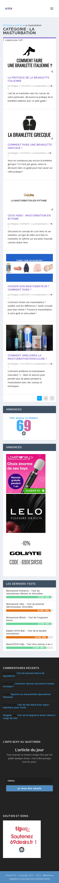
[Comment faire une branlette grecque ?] (29, 126)
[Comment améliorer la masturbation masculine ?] (29, 338)
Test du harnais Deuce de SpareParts (23, 674)
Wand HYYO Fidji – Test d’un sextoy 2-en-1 (29, 644)
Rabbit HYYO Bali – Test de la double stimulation (26, 632)
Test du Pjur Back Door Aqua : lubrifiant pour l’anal (26, 706)
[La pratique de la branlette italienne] (29, 59)
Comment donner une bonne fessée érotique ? (28, 685)
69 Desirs (8, 25)
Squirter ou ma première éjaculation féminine (27, 695)
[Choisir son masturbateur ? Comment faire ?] (29, 268)
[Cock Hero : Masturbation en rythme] (29, 197)
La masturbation (39, 86)
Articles (18, 25)
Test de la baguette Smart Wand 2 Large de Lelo (29, 716)
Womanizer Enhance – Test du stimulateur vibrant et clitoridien (24, 592)
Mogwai (14, 86)
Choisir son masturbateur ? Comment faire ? (28, 288)
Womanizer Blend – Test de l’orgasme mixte (27, 619)
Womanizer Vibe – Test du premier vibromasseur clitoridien (25, 605)
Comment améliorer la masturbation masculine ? (27, 357)
